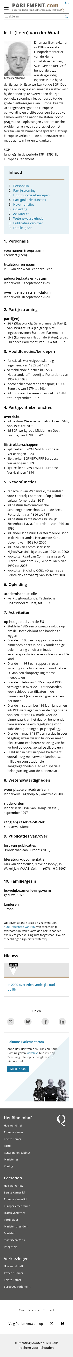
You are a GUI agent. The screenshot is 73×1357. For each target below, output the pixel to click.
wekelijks (32, 1053)
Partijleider (11, 1219)
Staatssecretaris (14, 1240)
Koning (8, 1166)
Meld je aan (18, 1069)
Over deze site (29, 1310)
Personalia (21, 186)
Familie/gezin (22, 228)
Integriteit (10, 1247)
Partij (7, 1146)
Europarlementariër (17, 1206)
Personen (13, 1177)
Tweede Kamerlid (15, 1199)
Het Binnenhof (18, 1117)
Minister (9, 1233)
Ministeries (11, 1159)
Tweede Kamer (13, 1132)
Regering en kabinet (17, 1152)
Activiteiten (21, 214)
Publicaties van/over (28, 223)
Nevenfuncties (23, 204)
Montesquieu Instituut (49, 9)
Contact (48, 1310)
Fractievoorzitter (14, 1213)
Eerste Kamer (12, 1139)
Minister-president (16, 1226)
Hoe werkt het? (13, 1185)
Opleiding (20, 209)
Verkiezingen (16, 1258)
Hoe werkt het (13, 1125)
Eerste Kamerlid (14, 1192)
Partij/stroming (24, 190)
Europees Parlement (17, 1286)
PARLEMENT (35, 5)
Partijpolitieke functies (29, 200)
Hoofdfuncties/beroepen (31, 195)
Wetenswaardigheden (29, 218)
